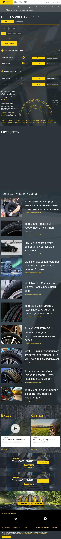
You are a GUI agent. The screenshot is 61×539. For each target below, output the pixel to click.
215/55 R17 (18, 120)
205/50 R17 (4, 120)
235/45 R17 (18, 123)
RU (56, 2)
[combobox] (6, 38)
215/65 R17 (32, 120)
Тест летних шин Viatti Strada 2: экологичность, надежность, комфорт (40, 374)
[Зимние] (14, 28)
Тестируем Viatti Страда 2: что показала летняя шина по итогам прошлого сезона (42, 205)
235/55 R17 (25, 123)
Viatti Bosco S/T (6, 63)
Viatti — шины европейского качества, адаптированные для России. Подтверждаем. (42, 354)
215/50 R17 (11, 120)
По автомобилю (19, 22)
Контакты (54, 7)
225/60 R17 (11, 123)
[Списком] (56, 50)
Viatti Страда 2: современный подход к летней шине (44, 440)
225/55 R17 (4, 123)
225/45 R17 (46, 120)
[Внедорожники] (20, 2)
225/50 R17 (53, 120)
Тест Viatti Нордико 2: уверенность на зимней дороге (39, 227)
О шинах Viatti (40, 7)
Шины (25, 527)
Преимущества (30, 7)
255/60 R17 (46, 123)
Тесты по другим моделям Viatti (33, 212)
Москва (47, 2)
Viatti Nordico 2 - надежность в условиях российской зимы (14, 440)
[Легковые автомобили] (15, 2)
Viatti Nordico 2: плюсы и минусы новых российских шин (41, 286)
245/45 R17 (39, 123)
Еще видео (4, 449)
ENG (59, 2)
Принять (6, 537)
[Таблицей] (59, 50)
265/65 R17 (53, 123)
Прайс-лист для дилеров (52, 58)
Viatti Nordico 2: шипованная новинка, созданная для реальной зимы (42, 265)
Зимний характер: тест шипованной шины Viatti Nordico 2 (40, 246)
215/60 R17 (25, 120)
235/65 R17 (32, 123)
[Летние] (9, 28)
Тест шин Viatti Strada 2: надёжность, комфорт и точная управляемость (39, 309)
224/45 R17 (39, 120)
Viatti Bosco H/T (6, 84)
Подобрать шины (11, 7)
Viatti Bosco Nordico (7, 58)
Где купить (21, 7)
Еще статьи (34, 449)
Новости (47, 7)
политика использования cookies (24, 533)
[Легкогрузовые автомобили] (25, 2)
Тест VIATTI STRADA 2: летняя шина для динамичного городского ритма (40, 334)
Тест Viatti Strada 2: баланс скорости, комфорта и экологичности (41, 393)
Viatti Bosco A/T (6, 78)
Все (4, 28)
